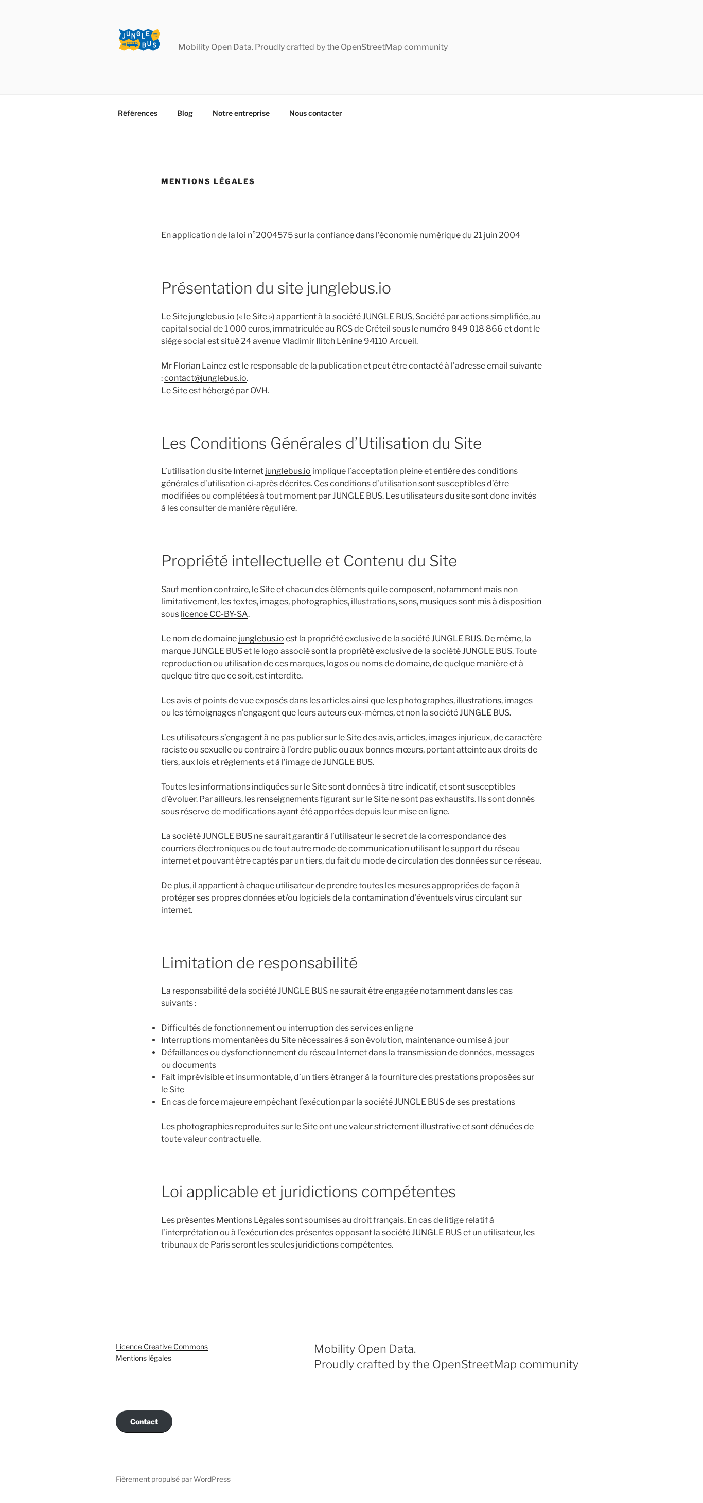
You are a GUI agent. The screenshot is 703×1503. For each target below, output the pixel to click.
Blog (185, 112)
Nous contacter (315, 112)
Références (137, 112)
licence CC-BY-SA (214, 614)
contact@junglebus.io (205, 378)
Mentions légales (143, 1357)
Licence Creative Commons (162, 1346)
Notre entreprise (241, 112)
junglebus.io (212, 316)
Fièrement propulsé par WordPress (173, 1479)
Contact (144, 1421)
